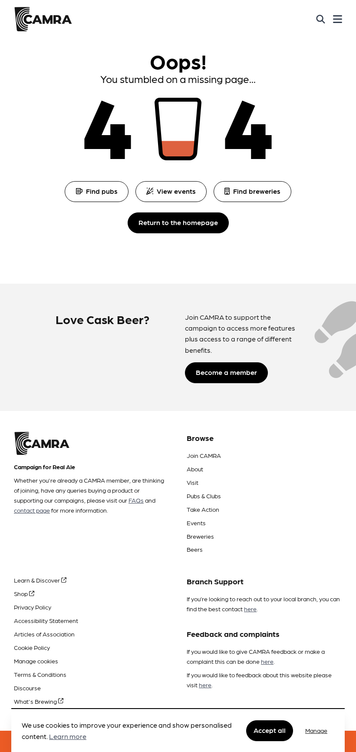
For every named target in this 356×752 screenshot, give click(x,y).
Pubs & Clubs (204, 495)
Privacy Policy (32, 606)
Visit (192, 482)
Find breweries (256, 191)
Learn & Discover (37, 579)
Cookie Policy (32, 647)
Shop (21, 593)
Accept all (270, 730)
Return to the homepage (178, 222)
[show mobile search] (320, 19)
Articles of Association (44, 633)
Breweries (200, 536)
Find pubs (102, 191)
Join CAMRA (204, 455)
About (195, 468)
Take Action (203, 509)
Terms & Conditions (40, 674)
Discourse (27, 687)
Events (196, 522)
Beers (195, 549)
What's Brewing (36, 701)
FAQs (136, 500)
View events (176, 191)
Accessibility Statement (46, 620)
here (250, 608)
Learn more (67, 736)
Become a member (226, 372)
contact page (32, 510)
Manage (316, 730)
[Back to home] (43, 19)
